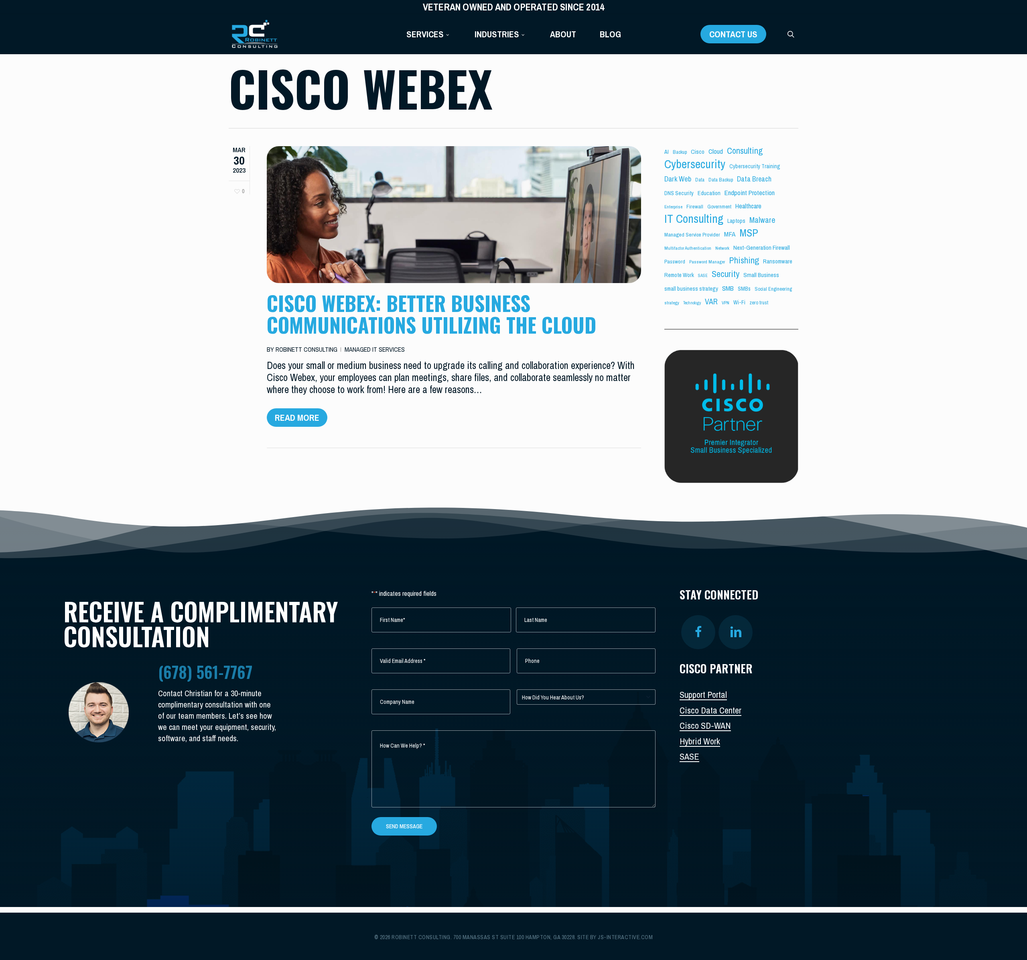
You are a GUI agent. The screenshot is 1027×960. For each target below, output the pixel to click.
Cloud (715, 151)
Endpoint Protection (750, 192)
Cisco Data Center (710, 710)
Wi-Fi (739, 302)
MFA (729, 233)
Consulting (745, 151)
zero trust (758, 302)
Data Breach (754, 179)
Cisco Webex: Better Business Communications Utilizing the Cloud (431, 313)
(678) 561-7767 (205, 672)
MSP (748, 233)
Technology (692, 303)
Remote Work (679, 275)
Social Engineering (773, 288)
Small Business (761, 275)
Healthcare (748, 205)
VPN (725, 303)
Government (719, 206)
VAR (711, 301)
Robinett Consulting (306, 349)
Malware (762, 220)
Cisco (697, 151)
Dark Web (677, 179)
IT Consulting (693, 219)
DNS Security (679, 193)
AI (666, 151)
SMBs (744, 288)
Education (709, 193)
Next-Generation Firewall (761, 247)
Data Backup (720, 179)
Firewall (694, 206)
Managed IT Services (375, 349)
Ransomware (777, 261)
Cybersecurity (694, 164)
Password (674, 261)
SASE (703, 275)
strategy (671, 303)
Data (699, 179)
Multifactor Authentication (687, 248)
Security (725, 274)
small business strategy (691, 289)
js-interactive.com (625, 937)
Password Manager (707, 262)
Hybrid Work (700, 741)
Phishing (744, 260)
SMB (728, 288)
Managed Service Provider (692, 234)
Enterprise (673, 207)
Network (722, 248)
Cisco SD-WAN (705, 725)
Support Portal (703, 695)
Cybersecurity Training (754, 166)
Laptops (736, 221)
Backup (680, 152)
